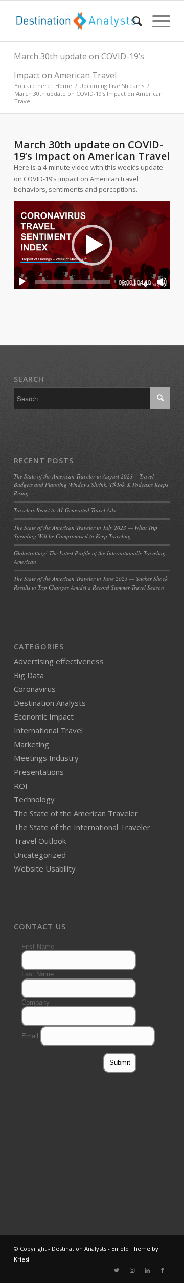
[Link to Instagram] (132, 1270)
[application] (92, 245)
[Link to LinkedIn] (147, 1270)
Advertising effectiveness (59, 661)
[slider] (72, 282)
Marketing (31, 744)
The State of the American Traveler (76, 813)
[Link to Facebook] (162, 1270)
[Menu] (156, 21)
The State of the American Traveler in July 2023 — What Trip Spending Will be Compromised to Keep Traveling (85, 532)
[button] (92, 245)
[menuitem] (132, 21)
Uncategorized (40, 855)
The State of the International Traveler (82, 827)
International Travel (48, 730)
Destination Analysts (50, 703)
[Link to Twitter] (116, 1270)
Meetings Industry (46, 758)
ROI (21, 785)
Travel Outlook (40, 841)
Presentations (39, 772)
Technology (34, 799)
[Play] (22, 282)
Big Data (29, 675)
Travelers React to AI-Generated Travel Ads (65, 510)
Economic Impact (44, 716)
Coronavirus (35, 689)
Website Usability (45, 868)
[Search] (132, 21)
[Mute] (162, 282)
